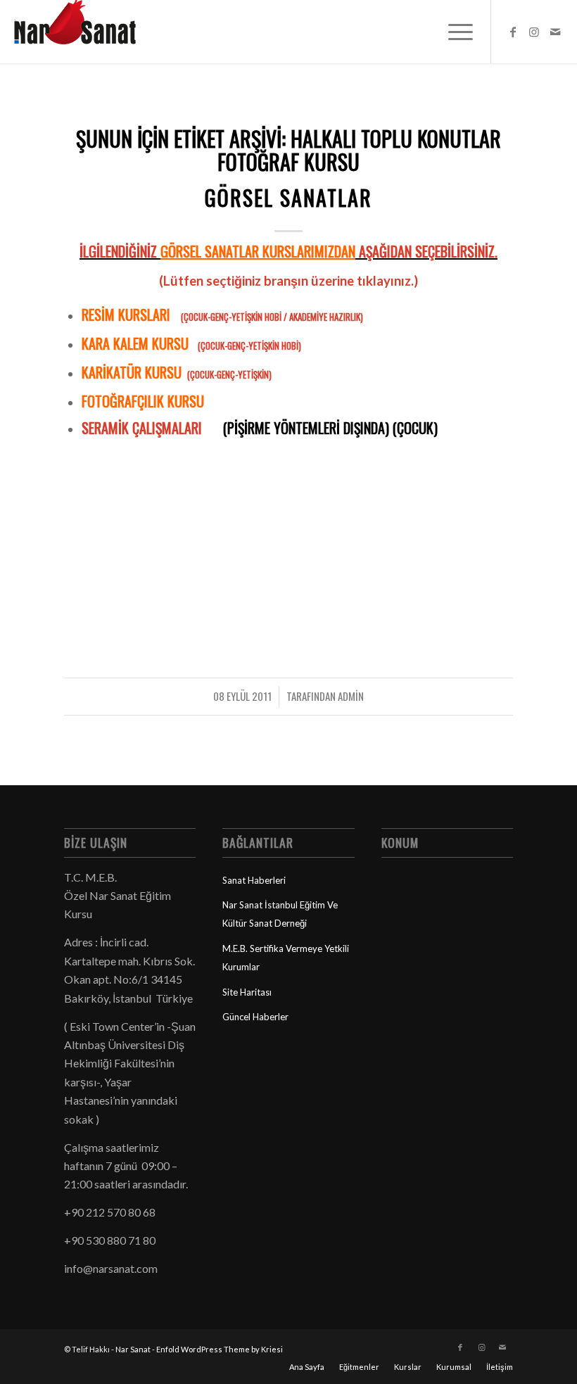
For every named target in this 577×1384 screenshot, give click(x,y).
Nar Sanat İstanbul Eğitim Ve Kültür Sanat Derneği (280, 914)
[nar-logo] (83, 31)
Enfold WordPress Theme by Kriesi (219, 1349)
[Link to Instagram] (534, 31)
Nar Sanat (133, 1349)
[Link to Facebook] (513, 31)
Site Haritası (247, 992)
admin (351, 696)
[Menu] (453, 31)
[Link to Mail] (555, 31)
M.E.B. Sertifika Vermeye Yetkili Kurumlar (285, 957)
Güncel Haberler (255, 1016)
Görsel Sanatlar (288, 197)
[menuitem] (453, 31)
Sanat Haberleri (254, 880)
